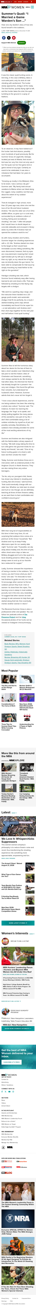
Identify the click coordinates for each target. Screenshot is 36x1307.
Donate (25, 2)
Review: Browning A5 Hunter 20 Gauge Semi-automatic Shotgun (17, 658)
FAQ (11, 1301)
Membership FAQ (7, 1140)
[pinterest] (14, 37)
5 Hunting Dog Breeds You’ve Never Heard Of (10, 897)
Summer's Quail (9, 637)
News (3, 33)
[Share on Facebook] (4, 37)
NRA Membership (7, 1116)
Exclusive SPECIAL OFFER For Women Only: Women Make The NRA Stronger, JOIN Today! (17, 1232)
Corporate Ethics (26, 1298)
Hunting (14, 33)
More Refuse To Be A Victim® (10, 1001)
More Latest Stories (21, 923)
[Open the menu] (32, 7)
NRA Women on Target (9, 1124)
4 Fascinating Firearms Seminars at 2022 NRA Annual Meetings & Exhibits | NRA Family (18, 979)
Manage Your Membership (10, 1143)
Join (15, 2)
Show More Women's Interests (19, 1028)
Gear (7, 858)
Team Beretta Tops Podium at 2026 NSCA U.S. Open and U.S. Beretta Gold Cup (12, 887)
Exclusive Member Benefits (10, 1137)
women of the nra (21, 974)
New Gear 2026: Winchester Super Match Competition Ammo (11, 909)
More (13, 813)
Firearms (12, 858)
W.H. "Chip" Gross (20, 637)
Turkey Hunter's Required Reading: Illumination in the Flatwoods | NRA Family (8, 798)
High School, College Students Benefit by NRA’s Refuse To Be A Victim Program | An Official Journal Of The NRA (17, 986)
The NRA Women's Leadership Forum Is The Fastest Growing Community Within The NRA (18, 1204)
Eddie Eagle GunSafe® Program (19, 1011)
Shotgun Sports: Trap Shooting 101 (17, 662)
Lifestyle (8, 33)
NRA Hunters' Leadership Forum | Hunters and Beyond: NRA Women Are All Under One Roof (17, 969)
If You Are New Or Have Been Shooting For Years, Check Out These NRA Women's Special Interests (17, 1288)
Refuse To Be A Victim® (20, 941)
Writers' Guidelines (7, 1085)
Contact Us (5, 1079)
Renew (20, 2)
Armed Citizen (6, 1106)
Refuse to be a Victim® (8, 1121)
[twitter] (8, 37)
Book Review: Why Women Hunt (17, 643)
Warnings (4, 1301)
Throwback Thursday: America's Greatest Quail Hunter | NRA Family (27, 777)
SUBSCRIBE (12, 1062)
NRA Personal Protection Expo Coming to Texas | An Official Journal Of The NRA (16, 994)
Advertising (5, 1082)
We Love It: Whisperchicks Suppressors (18, 840)
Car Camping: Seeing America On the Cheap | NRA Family (27, 797)
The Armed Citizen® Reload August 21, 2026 (12, 864)
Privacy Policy (5, 1298)
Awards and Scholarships (9, 1113)
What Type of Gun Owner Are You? (11, 875)
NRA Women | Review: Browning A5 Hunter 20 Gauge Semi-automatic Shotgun (9, 777)
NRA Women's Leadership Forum (12, 1119)
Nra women (10, 974)
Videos (4, 1103)
